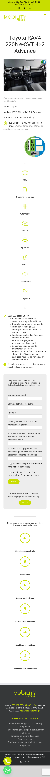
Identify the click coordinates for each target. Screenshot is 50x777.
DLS (43, 757)
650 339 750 (21, 2)
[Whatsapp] (7, 770)
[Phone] (7, 761)
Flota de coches (25, 739)
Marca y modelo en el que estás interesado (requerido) (22, 423)
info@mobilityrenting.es (25, 4)
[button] (5, 75)
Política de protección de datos (19, 757)
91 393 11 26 (34, 2)
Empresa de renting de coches (25, 736)
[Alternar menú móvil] (45, 14)
